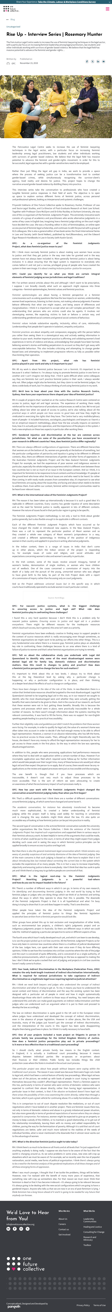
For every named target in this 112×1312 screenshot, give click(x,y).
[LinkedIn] (98, 61)
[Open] (107, 9)
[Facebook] (87, 61)
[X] (93, 61)
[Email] (103, 61)
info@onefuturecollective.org (20, 1224)
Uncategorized (13, 26)
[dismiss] (109, 2)
